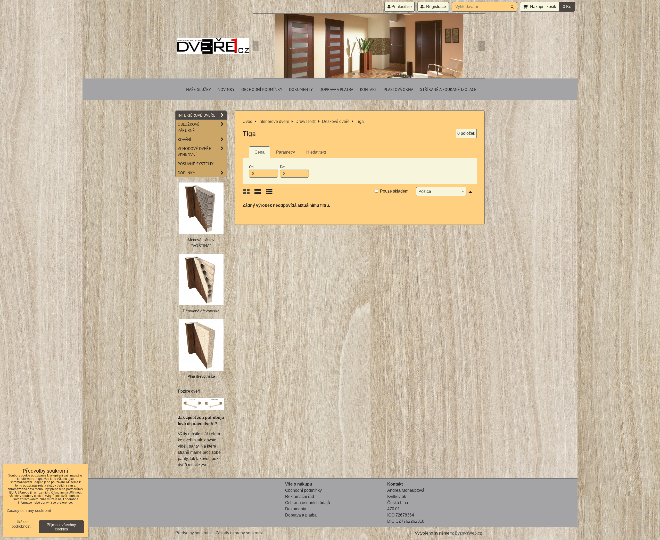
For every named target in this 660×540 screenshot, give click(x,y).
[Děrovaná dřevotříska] (201, 279)
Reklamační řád (299, 496)
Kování (184, 139)
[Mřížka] (246, 193)
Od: (251, 167)
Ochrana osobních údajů (307, 503)
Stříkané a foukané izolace (448, 89)
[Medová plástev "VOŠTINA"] (201, 208)
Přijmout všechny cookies (61, 526)
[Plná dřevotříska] (201, 345)
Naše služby (198, 89)
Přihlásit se (401, 6)
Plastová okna (398, 89)
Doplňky (186, 172)
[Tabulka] (269, 193)
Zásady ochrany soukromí (239, 533)
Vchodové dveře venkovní (194, 151)
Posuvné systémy (195, 163)
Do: (282, 167)
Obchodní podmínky (261, 89)
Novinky (226, 89)
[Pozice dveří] (203, 405)
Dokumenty (301, 89)
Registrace (435, 6)
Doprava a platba (336, 89)
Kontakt (368, 89)
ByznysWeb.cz (468, 533)
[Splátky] (285, 521)
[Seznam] (258, 193)
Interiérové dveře (197, 115)
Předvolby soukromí (193, 533)
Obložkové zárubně (189, 127)
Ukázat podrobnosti (21, 524)
